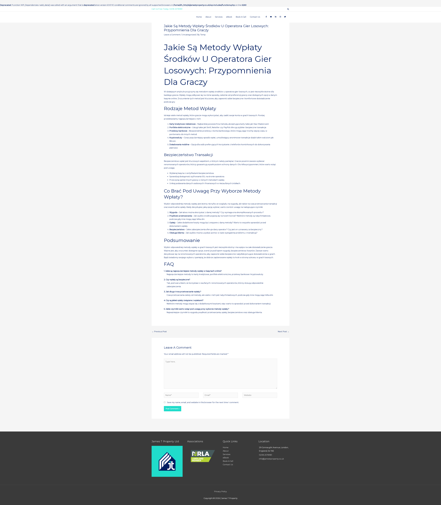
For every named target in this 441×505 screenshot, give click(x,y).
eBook (226, 458)
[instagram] (281, 16)
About (226, 451)
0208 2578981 (265, 455)
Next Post (283, 331)
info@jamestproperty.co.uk (271, 459)
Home (225, 447)
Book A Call (228, 461)
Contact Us (228, 464)
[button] (288, 9)
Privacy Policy (220, 491)
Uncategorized (189, 35)
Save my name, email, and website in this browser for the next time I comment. (203, 402)
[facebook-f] (267, 16)
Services (226, 454)
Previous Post (159, 331)
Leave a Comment (172, 35)
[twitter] (285, 16)
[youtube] (271, 16)
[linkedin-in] (276, 16)
